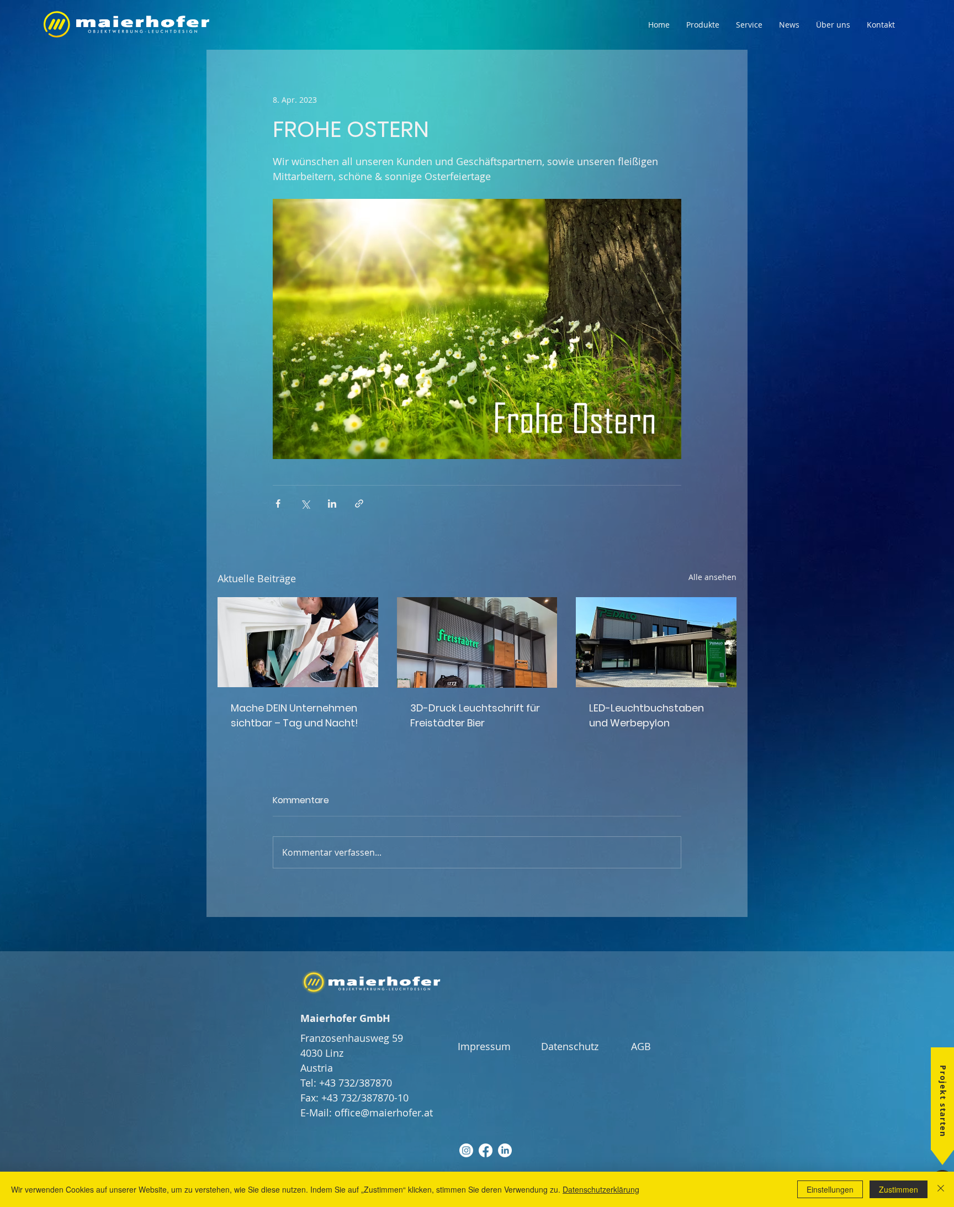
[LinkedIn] (505, 1150)
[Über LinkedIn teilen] (332, 503)
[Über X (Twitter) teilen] (305, 503)
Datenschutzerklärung (601, 1189)
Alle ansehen (712, 577)
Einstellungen (830, 1189)
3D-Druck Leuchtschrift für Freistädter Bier (475, 715)
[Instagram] (466, 1150)
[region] (930, 1129)
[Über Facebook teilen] (278, 503)
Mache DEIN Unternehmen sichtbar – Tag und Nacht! (294, 715)
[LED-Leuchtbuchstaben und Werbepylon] (656, 642)
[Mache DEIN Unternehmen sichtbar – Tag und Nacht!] (298, 642)
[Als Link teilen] (359, 503)
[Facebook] (485, 1150)
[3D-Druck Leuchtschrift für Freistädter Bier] (477, 642)
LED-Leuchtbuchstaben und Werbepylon (646, 715)
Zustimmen (898, 1189)
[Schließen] (940, 1189)
